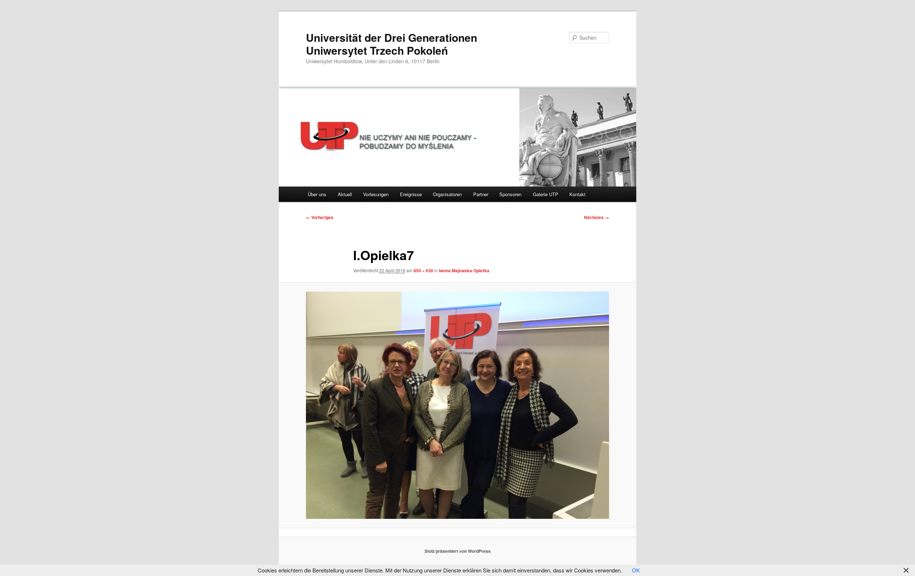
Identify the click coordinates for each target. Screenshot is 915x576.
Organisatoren (447, 194)
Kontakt (577, 194)
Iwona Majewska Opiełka (464, 270)
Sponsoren (510, 194)
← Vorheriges (319, 217)
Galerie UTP (545, 194)
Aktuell (345, 194)
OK (636, 570)
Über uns (317, 194)
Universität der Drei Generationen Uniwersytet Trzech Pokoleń (391, 44)
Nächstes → (596, 217)
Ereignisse (411, 194)
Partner (480, 194)
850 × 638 (423, 270)
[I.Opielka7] (457, 405)
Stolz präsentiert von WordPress (458, 551)
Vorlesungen (376, 194)
